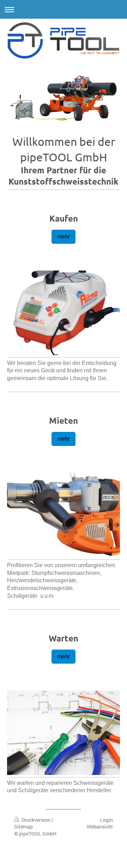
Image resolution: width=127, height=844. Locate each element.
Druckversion (36, 820)
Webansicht (100, 826)
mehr (63, 237)
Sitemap (23, 826)
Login (106, 820)
